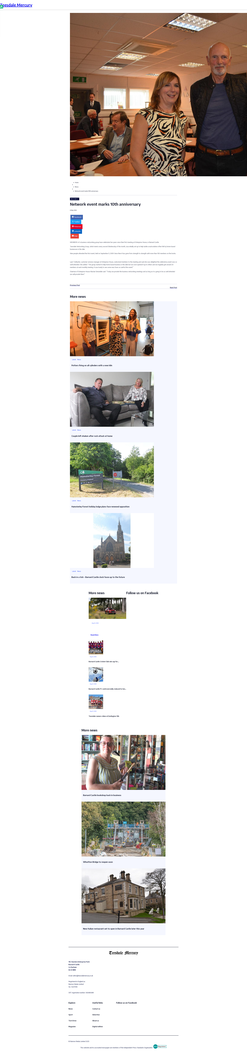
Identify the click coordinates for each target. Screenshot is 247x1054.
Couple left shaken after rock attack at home (91, 436)
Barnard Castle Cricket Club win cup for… (104, 662)
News (76, 187)
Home (77, 182)
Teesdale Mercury (16, 5)
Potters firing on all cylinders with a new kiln (91, 365)
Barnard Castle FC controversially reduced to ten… (107, 689)
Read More (94, 635)
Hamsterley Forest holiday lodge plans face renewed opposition (100, 506)
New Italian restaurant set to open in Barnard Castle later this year (113, 928)
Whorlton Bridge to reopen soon (98, 862)
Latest (74, 359)
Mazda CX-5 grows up (100, 629)
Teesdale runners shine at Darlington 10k (104, 716)
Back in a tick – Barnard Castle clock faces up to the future (98, 577)
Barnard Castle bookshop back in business (102, 795)
